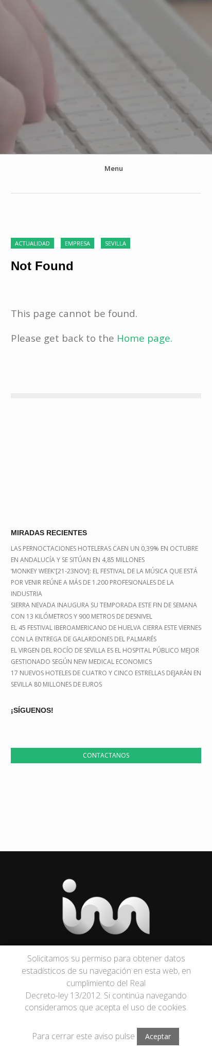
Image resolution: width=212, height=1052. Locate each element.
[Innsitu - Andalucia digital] (106, 72)
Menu (113, 168)
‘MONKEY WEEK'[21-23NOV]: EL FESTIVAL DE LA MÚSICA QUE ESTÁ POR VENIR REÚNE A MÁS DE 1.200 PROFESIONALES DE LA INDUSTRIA (104, 582)
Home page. (144, 337)
